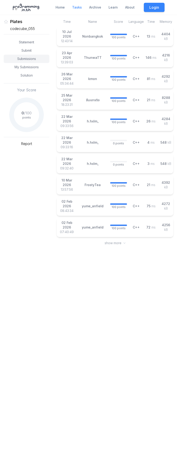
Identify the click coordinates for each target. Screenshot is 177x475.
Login (154, 7)
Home (60, 7)
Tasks (77, 7)
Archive (95, 7)
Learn (113, 7)
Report (26, 143)
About (130, 7)
